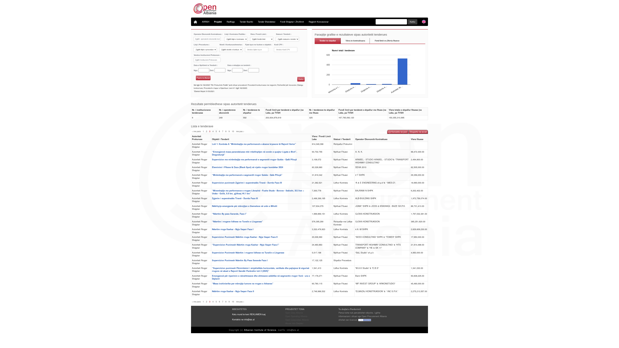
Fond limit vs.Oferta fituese (387, 41)
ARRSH (205, 21)
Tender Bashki (246, 21)
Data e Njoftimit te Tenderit (205, 65)
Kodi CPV (278, 45)
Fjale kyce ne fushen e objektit (258, 45)
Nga (195, 70)
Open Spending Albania (296, 316)
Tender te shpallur (327, 41)
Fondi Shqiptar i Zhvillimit (292, 21)
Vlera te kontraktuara (355, 41)
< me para (196, 131)
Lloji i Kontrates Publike (235, 34)
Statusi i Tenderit (283, 34)
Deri (211, 70)
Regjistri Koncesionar (319, 21)
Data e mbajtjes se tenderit (239, 65)
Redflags (231, 21)
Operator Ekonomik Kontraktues (208, 34)
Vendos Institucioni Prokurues (207, 55)
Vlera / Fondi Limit (258, 34)
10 (233, 131)
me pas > (240, 131)
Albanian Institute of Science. (261, 329)
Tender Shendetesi (266, 21)
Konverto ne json (399, 131)
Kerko (412, 21)
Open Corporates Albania (297, 319)
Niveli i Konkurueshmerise (231, 45)
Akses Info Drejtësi (294, 323)
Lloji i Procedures (201, 45)
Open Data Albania (294, 312)
